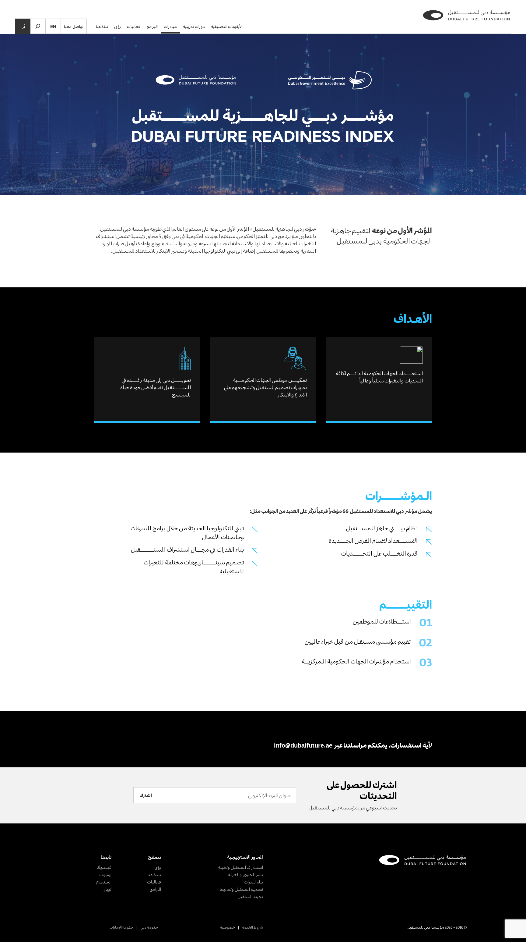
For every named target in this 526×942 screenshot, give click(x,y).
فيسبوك (103, 867)
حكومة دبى (149, 927)
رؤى (117, 26)
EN (53, 26)
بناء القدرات (253, 882)
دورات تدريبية (194, 26)
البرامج (152, 26)
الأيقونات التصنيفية (227, 26)
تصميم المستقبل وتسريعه (241, 889)
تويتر (107, 889)
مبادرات (170, 26)
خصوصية (227, 927)
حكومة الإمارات (121, 927)
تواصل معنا (73, 26)
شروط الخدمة (252, 927)
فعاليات (133, 26)
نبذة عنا (102, 26)
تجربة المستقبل (250, 896)
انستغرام (103, 882)
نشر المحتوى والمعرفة (245, 874)
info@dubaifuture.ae (303, 745)
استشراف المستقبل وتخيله (240, 867)
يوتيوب (105, 874)
